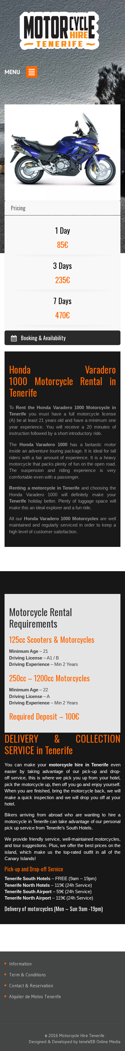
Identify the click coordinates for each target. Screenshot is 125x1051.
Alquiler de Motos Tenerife (35, 996)
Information (20, 964)
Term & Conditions (27, 975)
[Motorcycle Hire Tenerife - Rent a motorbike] (59, 32)
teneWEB (87, 1041)
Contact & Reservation (31, 985)
